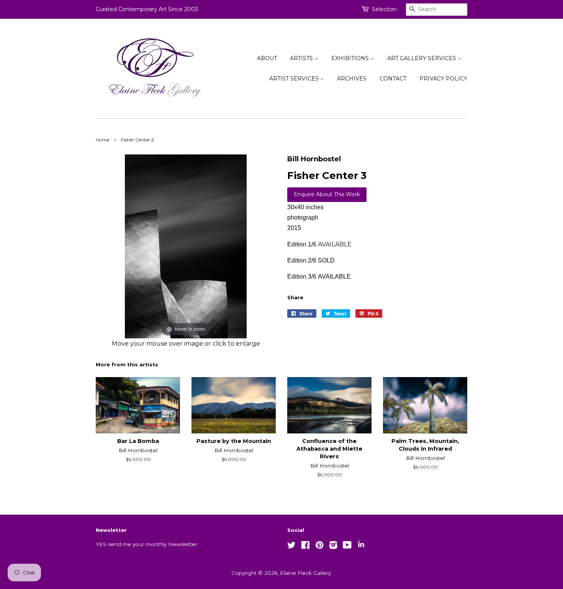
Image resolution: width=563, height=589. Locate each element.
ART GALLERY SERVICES (422, 58)
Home (102, 140)
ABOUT (267, 58)
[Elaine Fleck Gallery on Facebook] (305, 546)
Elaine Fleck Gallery (305, 573)
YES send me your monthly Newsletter (146, 544)
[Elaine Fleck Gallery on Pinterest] (319, 546)
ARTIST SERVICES (294, 78)
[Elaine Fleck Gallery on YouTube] (347, 546)
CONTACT (393, 78)
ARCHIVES (352, 78)
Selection (384, 9)
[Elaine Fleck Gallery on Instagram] (333, 546)
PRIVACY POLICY (443, 78)
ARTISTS (302, 58)
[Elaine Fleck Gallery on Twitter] (291, 546)
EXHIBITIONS (350, 58)
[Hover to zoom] (186, 245)
